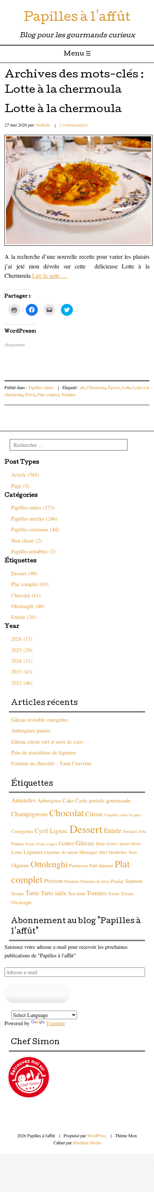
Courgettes (22, 831)
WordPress (97, 1135)
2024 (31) (22, 660)
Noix (133, 852)
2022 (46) (22, 682)
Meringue (88, 852)
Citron (93, 813)
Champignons (29, 814)
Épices (114, 387)
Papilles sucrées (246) (34, 518)
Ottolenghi (49, 864)
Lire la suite (49, 275)
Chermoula (96, 387)
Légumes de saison (61, 852)
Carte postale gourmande (103, 800)
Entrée (112, 830)
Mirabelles (117, 852)
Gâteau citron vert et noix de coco (47, 741)
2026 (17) (22, 638)
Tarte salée (54, 893)
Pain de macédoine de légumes (43, 752)
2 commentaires (73, 125)
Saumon (133, 880)
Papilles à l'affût (77, 18)
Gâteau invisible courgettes (39, 719)
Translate (55, 1023)
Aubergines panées (30, 730)
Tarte (32, 892)
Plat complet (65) (30, 584)
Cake (68, 800)
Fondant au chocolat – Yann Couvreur (51, 763)
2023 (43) (22, 671)
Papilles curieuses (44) (35, 529)
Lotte (126, 387)
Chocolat (66, 812)
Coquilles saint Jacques (122, 814)
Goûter (66, 843)
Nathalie (43, 125)
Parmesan (78, 865)
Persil (30, 394)
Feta (142, 831)
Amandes (23, 800)
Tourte (113, 893)
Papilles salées (41, 387)
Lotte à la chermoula (62, 110)
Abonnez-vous (37, 994)
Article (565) (25, 474)
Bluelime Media (87, 1142)
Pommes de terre (94, 881)
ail (82, 387)
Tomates (68, 394)
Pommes (71, 881)
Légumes (33, 851)
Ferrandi (130, 831)
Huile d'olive (107, 843)
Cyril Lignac (51, 830)
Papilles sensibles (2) (33, 551)
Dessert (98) (24, 573)
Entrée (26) (23, 616)
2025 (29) (22, 650)
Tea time (76, 893)
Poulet (117, 881)
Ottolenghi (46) (27, 606)
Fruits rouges (46, 843)
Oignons (20, 865)
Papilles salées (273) (33, 507)
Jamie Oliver (130, 843)
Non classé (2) (26, 540)
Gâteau (85, 843)
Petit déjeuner (101, 865)
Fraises (17, 843)
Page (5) (20, 485)
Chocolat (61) (26, 595)
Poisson (53, 881)
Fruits (30, 843)
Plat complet (48, 394)
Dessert (86, 828)
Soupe (17, 893)
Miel (103, 852)
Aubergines (49, 800)
